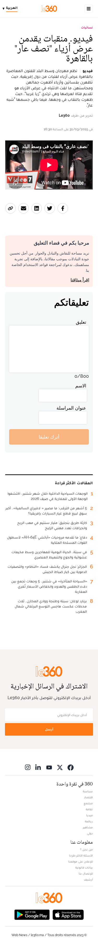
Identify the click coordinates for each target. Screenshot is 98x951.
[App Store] (68, 914)
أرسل (49, 729)
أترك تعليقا (49, 437)
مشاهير (88, 827)
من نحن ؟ (86, 849)
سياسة (88, 791)
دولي (90, 833)
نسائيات (87, 27)
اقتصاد (88, 797)
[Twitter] (60, 767)
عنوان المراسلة (71, 408)
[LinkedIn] (38, 767)
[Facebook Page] (70, 767)
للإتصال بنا (86, 873)
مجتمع (88, 803)
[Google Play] (32, 914)
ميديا (89, 815)
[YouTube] (49, 767)
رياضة (89, 821)
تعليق (81, 322)
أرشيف (88, 879)
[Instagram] (28, 767)
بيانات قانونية (84, 867)
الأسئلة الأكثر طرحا (81, 855)
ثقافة (89, 809)
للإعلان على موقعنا (80, 861)
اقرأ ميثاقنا (80, 279)
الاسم (80, 385)
